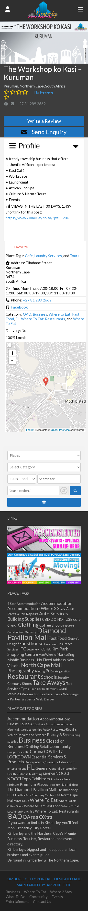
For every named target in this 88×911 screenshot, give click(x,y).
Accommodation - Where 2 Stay (36, 608)
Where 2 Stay (61, 892)
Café (29, 255)
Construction (15, 632)
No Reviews (44, 92)
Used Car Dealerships (44, 688)
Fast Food (58, 638)
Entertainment (16, 768)
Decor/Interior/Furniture (41, 762)
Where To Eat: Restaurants (43, 319)
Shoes (27, 683)
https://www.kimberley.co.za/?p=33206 (37, 218)
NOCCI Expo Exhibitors (28, 778)
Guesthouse (31, 643)
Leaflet (30, 430)
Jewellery (33, 649)
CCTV (77, 619)
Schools (49, 677)
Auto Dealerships (31, 729)
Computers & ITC (18, 752)
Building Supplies (24, 619)
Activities (37, 724)
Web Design (45, 699)
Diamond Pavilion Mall (36, 633)
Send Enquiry (49, 131)
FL (17, 319)
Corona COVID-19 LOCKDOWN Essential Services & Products (36, 756)
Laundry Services (48, 255)
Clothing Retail (37, 747)
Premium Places (34, 784)
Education (67, 762)
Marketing (65, 654)
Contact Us (42, 901)
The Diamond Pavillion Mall (31, 789)
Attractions (53, 724)
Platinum (13, 784)
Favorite (20, 247)
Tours (74, 255)
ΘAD (27, 314)
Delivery (30, 632)
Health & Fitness (17, 773)
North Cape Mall (41, 664)
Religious (72, 784)
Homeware (51, 644)
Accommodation (56, 603)
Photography (20, 670)
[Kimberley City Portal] (42, 17)
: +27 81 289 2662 (30, 103)
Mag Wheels (47, 655)
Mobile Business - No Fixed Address (36, 660)
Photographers (60, 779)
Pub (49, 670)
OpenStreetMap (60, 430)
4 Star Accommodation (23, 604)
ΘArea (30, 817)
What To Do (21, 800)
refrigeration (61, 671)
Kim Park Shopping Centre (37, 651)
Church (12, 625)
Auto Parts (50, 729)
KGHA (45, 649)
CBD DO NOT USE (57, 619)
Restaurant (23, 676)
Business (40, 314)
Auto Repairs (27, 614)
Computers (67, 625)
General (41, 768)
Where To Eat (44, 800)
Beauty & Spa (58, 734)
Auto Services (53, 613)
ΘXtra (45, 817)
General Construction (63, 768)
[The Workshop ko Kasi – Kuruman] (46, 382)
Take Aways (49, 682)
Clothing (28, 624)
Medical (49, 774)
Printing (40, 671)
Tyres (25, 689)
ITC (22, 648)
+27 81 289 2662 (37, 300)
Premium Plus (57, 784)
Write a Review (44, 121)
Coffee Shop (49, 625)
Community (60, 746)
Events (57, 896)
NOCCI (62, 773)
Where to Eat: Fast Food (42, 806)
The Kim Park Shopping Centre (34, 795)
